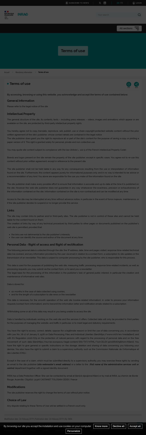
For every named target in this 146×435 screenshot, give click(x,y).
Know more (101, 426)
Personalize (73, 431)
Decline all (118, 426)
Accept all (135, 426)
